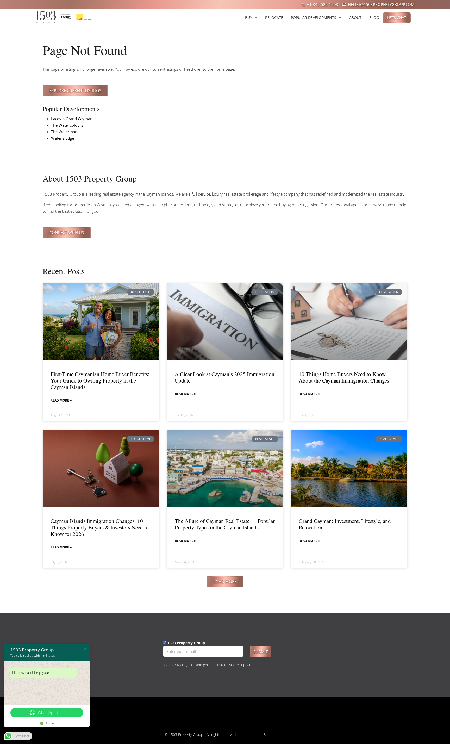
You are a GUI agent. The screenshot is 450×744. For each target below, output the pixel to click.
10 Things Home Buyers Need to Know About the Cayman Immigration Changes (344, 377)
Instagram (241, 706)
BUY (248, 17)
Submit (260, 651)
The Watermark (65, 131)
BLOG (374, 17)
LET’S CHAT (396, 17)
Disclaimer (276, 734)
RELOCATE (274, 17)
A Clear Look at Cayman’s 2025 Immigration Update (224, 377)
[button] (225, 581)
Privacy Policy (250, 734)
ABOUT (355, 17)
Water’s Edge (62, 138)
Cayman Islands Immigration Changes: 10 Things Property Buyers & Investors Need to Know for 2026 (100, 527)
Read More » (61, 400)
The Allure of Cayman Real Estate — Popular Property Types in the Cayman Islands (225, 524)
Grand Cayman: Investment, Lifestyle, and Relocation (345, 524)
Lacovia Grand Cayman (71, 118)
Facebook (213, 706)
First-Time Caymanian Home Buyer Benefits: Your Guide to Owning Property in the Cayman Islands (100, 380)
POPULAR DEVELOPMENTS (313, 17)
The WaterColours (67, 125)
